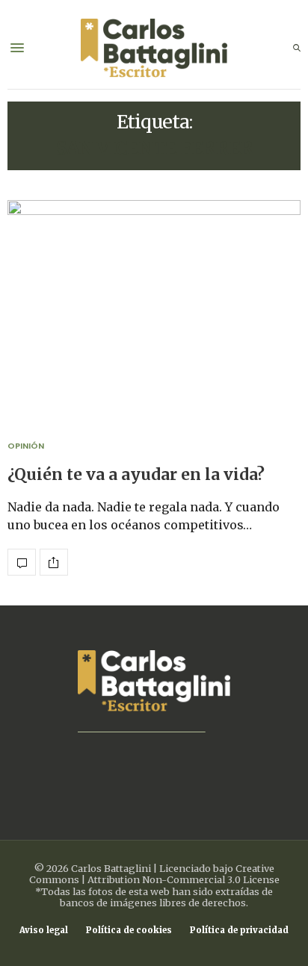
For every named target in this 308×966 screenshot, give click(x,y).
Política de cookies (129, 930)
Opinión (25, 446)
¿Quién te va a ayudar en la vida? (136, 474)
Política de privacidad (239, 930)
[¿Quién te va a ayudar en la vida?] (154, 311)
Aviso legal (43, 930)
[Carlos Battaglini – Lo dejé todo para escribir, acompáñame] (154, 48)
